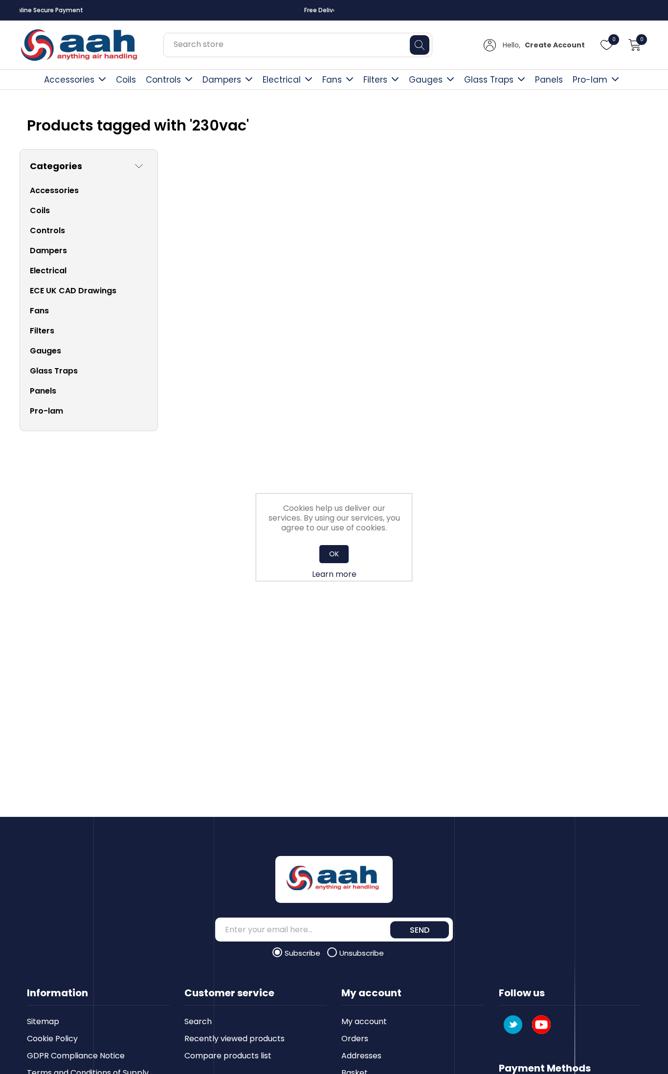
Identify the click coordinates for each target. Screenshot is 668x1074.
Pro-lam (590, 80)
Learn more (334, 574)
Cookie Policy (52, 1038)
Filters (375, 80)
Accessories (69, 80)
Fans (332, 80)
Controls (163, 80)
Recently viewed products (234, 1038)
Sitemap (43, 1021)
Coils (126, 80)
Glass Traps (488, 80)
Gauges (426, 80)
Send (419, 929)
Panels (549, 80)
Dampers (221, 80)
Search (198, 1021)
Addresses (361, 1055)
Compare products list (227, 1055)
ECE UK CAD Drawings (73, 290)
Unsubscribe (361, 953)
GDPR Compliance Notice (76, 1055)
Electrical (282, 80)
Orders (354, 1038)
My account (364, 1021)
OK (334, 554)
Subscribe (303, 953)
